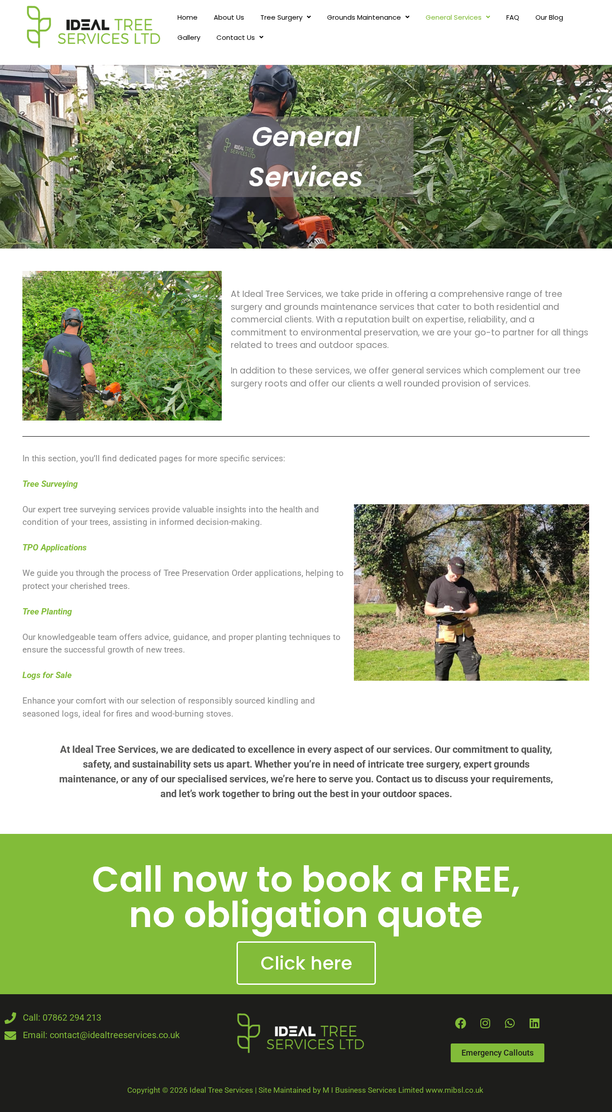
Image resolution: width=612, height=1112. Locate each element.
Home (187, 17)
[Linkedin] (534, 1023)
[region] (306, 157)
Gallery (188, 37)
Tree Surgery (281, 17)
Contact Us (235, 37)
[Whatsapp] (510, 1023)
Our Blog (549, 17)
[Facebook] (460, 1023)
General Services (454, 17)
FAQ (512, 17)
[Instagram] (485, 1023)
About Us (229, 17)
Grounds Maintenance (364, 17)
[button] (285, 17)
